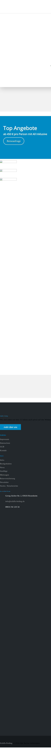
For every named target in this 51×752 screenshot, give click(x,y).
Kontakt (3, 450)
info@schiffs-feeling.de (15, 501)
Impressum (4, 439)
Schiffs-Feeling (6, 743)
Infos (2, 460)
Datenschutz (5, 443)
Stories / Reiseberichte (9, 486)
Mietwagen (4, 475)
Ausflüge (3, 471)
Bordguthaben (6, 464)
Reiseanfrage (14, 141)
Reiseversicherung (7, 478)
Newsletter (4, 482)
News (2, 467)
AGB (2, 447)
